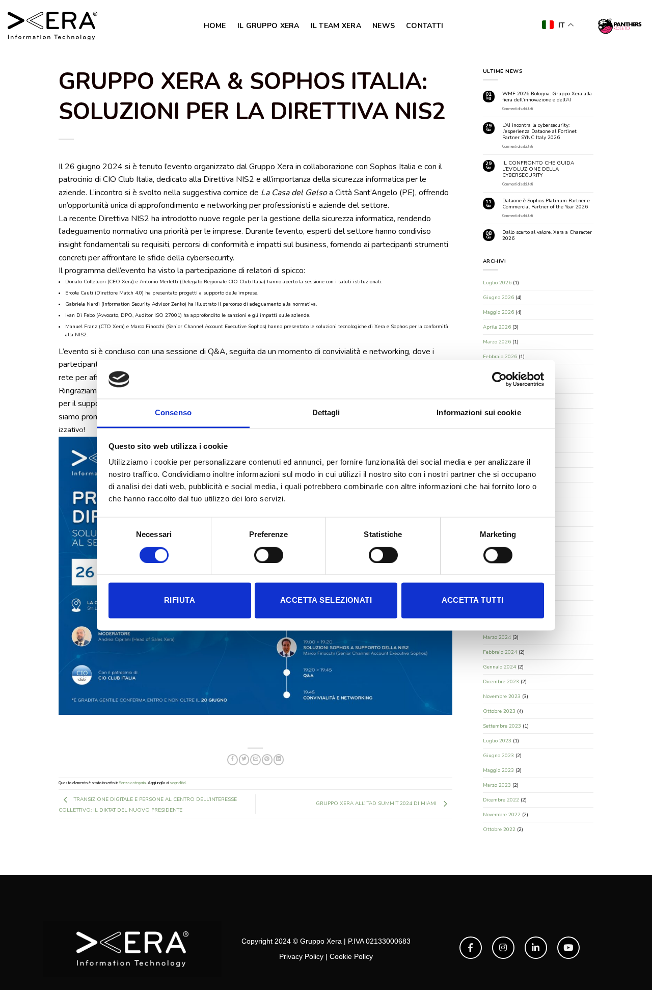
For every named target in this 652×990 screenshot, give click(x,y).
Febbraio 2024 (500, 652)
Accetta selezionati (326, 600)
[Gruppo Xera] (52, 26)
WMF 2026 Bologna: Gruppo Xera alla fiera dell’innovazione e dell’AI (547, 97)
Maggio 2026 (498, 312)
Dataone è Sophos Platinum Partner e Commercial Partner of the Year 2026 (546, 204)
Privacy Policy (301, 956)
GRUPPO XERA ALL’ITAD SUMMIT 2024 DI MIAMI (377, 746)
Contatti (424, 26)
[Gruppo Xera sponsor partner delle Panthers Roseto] (618, 26)
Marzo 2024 (497, 637)
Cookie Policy (351, 956)
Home (215, 26)
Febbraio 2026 (500, 356)
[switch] (268, 555)
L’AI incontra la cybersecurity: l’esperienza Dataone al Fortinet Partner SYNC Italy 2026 (539, 131)
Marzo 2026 (497, 341)
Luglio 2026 (497, 282)
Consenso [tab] (173, 413)
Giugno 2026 (498, 297)
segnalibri (177, 725)
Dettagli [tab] (326, 413)
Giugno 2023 (498, 755)
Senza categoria (132, 725)
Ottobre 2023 (499, 711)
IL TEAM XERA (336, 26)
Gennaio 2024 (499, 667)
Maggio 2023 (498, 770)
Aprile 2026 (497, 327)
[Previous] (79, 561)
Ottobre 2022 (499, 829)
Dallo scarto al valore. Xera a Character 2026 (547, 235)
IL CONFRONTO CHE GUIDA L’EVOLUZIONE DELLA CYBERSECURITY (538, 169)
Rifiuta (179, 600)
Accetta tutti (473, 600)
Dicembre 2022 (501, 800)
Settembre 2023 (502, 726)
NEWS (383, 26)
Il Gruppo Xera (268, 26)
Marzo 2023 (497, 785)
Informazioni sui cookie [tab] (479, 413)
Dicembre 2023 (501, 681)
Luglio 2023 (497, 740)
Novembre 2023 (502, 696)
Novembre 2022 (502, 814)
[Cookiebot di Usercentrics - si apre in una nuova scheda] (499, 379)
